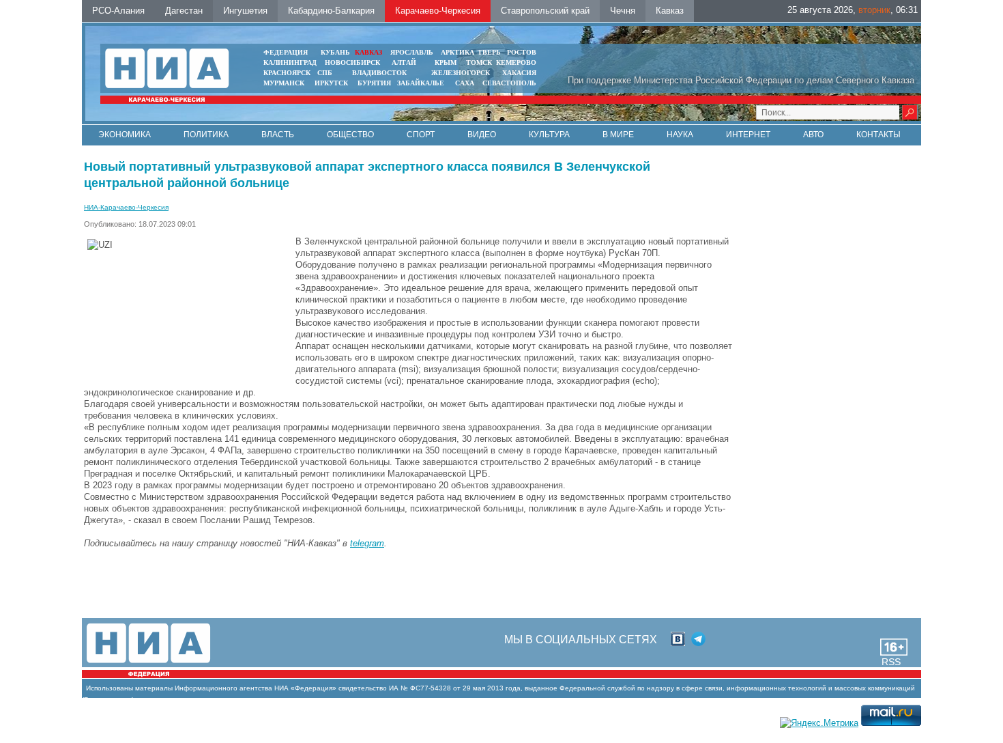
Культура (549, 134)
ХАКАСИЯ (519, 72)
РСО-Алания (118, 10)
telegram (367, 543)
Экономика (124, 134)
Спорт (421, 134)
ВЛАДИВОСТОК (379, 72)
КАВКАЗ (368, 52)
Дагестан (184, 10)
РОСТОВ (521, 52)
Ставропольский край (545, 10)
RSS (891, 661)
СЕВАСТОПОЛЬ (509, 83)
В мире (618, 134)
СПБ (324, 72)
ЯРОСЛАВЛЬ (411, 52)
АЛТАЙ (404, 62)
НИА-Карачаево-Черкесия (126, 207)
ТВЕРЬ (489, 52)
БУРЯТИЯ (374, 83)
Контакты (878, 134)
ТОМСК (481, 62)
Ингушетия (245, 10)
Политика (206, 134)
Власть (277, 134)
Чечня (622, 10)
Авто (813, 134)
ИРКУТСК (331, 83)
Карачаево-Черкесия (437, 10)
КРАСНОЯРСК (286, 72)
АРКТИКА (457, 52)
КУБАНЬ (335, 52)
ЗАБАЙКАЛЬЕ (421, 83)
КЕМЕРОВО (516, 62)
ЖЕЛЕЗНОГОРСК (460, 72)
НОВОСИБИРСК (352, 62)
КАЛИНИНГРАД (290, 62)
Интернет (748, 134)
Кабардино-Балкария (331, 10)
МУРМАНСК (283, 83)
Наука (680, 134)
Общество (350, 134)
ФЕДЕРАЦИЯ (285, 52)
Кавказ (670, 10)
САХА (464, 83)
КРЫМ (445, 62)
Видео (481, 134)
